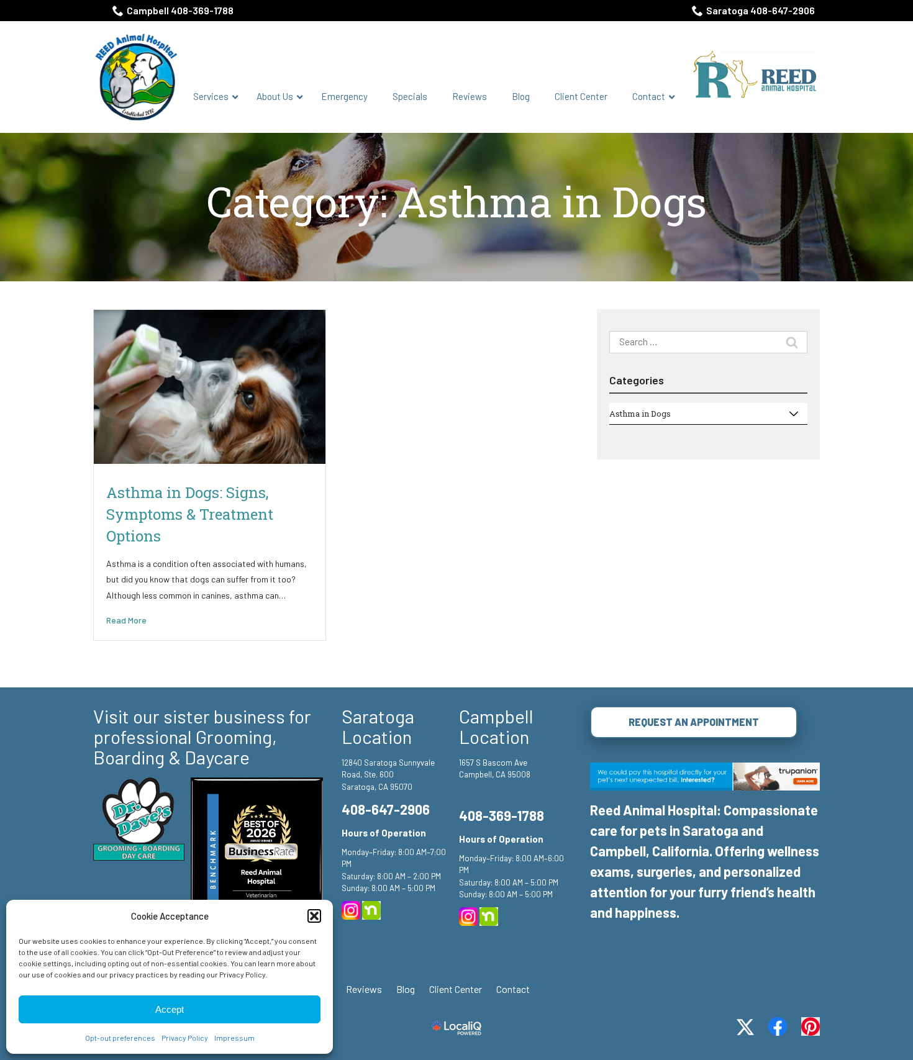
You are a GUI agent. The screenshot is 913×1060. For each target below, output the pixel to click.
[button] (314, 916)
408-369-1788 (501, 815)
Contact (513, 989)
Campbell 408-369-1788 (180, 10)
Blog (405, 989)
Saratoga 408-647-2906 (760, 10)
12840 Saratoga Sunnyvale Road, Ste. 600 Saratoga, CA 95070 (388, 775)
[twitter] (745, 1027)
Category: (456, 202)
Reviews (364, 989)
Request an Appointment (694, 722)
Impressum (234, 1037)
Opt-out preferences (120, 1037)
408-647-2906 (386, 809)
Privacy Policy (184, 1037)
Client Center (455, 989)
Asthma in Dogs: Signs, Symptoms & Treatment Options (189, 513)
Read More (126, 620)
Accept (169, 1009)
